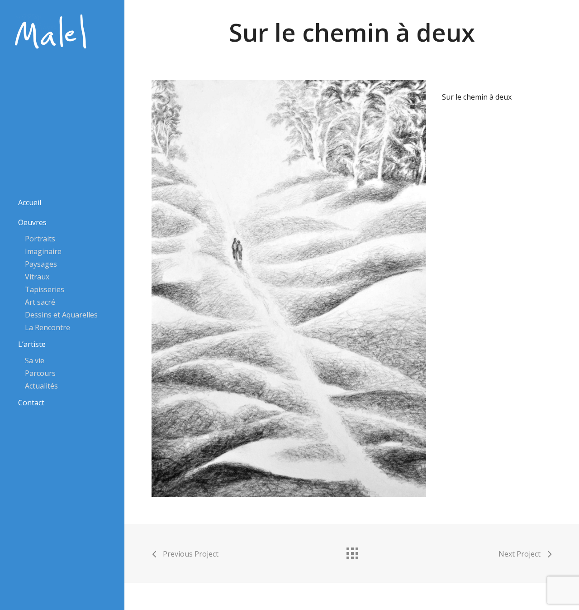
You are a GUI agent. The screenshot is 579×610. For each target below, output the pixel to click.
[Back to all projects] (352, 551)
